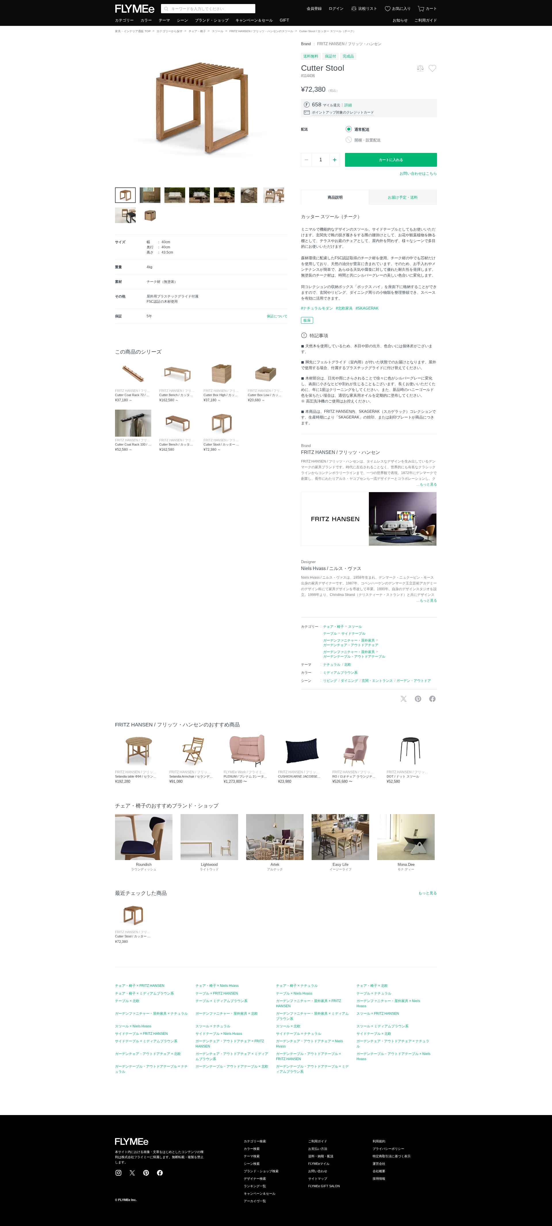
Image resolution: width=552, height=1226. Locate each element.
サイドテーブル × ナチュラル (298, 1034)
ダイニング (349, 681)
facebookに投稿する (432, 698)
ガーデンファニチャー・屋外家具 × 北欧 (226, 1014)
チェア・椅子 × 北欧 (372, 986)
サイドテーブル (353, 634)
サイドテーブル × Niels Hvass (218, 1034)
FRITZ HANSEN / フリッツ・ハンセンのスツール (261, 31)
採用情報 (379, 1178)
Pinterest (146, 1172)
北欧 (347, 665)
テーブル (330, 634)
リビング (330, 681)
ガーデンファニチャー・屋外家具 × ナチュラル (151, 1014)
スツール (217, 31)
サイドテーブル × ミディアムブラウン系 (146, 1041)
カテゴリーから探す (170, 31)
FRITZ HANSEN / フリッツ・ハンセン (349, 44)
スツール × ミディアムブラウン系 (382, 1026)
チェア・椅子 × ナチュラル (297, 986)
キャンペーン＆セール (254, 20)
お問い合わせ (317, 1171)
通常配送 (361, 129)
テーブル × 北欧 (127, 1001)
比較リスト (368, 8)
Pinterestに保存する (418, 698)
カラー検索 (252, 1148)
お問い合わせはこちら (418, 173)
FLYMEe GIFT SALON (324, 1186)
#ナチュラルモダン (317, 308)
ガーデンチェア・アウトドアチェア (350, 645)
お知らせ (400, 20)
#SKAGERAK (367, 308)
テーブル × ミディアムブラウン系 (221, 1001)
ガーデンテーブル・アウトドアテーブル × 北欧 (231, 1066)
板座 (307, 320)
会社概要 (379, 1171)
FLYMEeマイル (318, 1163)
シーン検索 (252, 1163)
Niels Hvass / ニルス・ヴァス (331, 568)
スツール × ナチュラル (212, 1026)
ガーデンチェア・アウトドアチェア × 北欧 (148, 1054)
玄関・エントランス (377, 681)
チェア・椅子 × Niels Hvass (217, 986)
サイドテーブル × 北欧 (373, 1034)
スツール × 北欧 (288, 1026)
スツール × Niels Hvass (133, 1026)
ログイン (336, 8)
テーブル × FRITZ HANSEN (216, 993)
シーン (182, 20)
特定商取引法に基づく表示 (392, 1156)
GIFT (284, 20)
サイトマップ (317, 1178)
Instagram (118, 1172)
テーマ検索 (252, 1156)
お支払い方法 (317, 1148)
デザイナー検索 (255, 1178)
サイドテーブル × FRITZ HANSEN (141, 1034)
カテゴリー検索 (255, 1141)
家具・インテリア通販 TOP (133, 31)
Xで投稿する (403, 698)
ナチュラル (331, 665)
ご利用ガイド (426, 20)
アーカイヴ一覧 (255, 1201)
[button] (119, 106)
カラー (146, 20)
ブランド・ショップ (212, 20)
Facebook (159, 1172)
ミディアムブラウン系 (340, 673)
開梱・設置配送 (367, 140)
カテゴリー (124, 20)
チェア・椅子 (197, 31)
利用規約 (379, 1141)
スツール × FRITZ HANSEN (377, 1014)
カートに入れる (391, 160)
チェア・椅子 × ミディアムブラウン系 (144, 993)
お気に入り (401, 8)
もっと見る (427, 893)
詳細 (348, 105)
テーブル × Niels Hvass (294, 993)
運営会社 (379, 1163)
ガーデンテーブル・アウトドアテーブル (354, 657)
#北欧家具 (344, 308)
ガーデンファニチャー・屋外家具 (349, 640)
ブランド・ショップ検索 (261, 1171)
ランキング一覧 (255, 1186)
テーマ (164, 20)
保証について (277, 316)
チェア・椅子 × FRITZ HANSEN (139, 986)
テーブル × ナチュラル (373, 993)
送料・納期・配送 (321, 1156)
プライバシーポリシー (388, 1148)
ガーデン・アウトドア (413, 681)
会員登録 (314, 8)
